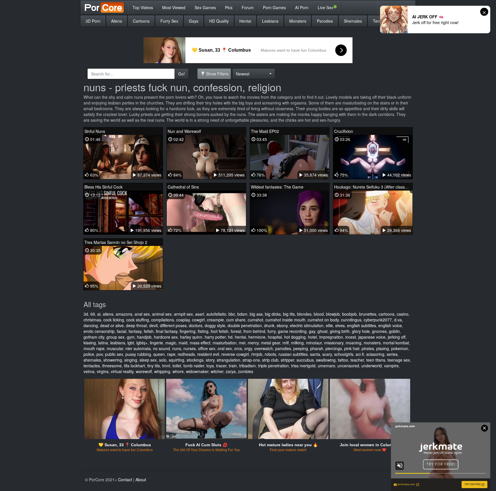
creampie (215, 320)
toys (210, 365)
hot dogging (295, 337)
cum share (235, 320)
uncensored (348, 365)
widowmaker (197, 371)
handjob (144, 337)
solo (162, 360)
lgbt (130, 343)
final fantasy (166, 331)
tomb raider (193, 365)
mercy (253, 343)
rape (171, 354)
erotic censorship (99, 331)
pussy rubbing (138, 354)
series (392, 354)
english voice (390, 325)
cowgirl (198, 320)
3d (86, 314)
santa (315, 354)
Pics (228, 7)
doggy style (215, 325)
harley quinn (191, 337)
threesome (112, 365)
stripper (287, 360)
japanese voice (371, 337)
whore (178, 371)
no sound (161, 348)
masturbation (225, 343)
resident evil (208, 354)
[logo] (104, 7)
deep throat (136, 325)
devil (153, 325)
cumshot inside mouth (285, 320)
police (89, 354)
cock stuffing (137, 320)
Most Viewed (173, 7)
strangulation (228, 360)
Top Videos (143, 7)
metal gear (270, 343)
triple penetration (273, 365)
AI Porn (302, 7)
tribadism (247, 365)
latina (103, 343)
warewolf (144, 371)
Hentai (245, 21)
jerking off (396, 337)
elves (340, 325)
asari (199, 314)
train (233, 365)
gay (312, 331)
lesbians (117, 343)
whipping (162, 371)
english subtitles (361, 325)
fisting (203, 331)
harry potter (215, 337)
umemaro (326, 365)
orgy (248, 348)
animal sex (162, 314)
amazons (124, 314)
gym (131, 337)
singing (130, 360)
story (210, 360)
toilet (177, 365)
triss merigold (303, 365)
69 (92, 314)
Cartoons (141, 21)
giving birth (340, 331)
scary (327, 354)
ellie (329, 325)
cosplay (183, 320)
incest (350, 337)
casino (402, 314)
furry (272, 331)
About (140, 479)
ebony (282, 325)
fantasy (135, 331)
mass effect (200, 343)
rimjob (256, 354)
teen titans (375, 360)
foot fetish (219, 331)
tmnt (166, 365)
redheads (186, 354)
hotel (312, 337)
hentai (240, 337)
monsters (372, 343)
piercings (334, 348)
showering (112, 360)
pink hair (351, 348)
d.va (398, 320)
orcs (238, 348)
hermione (257, 337)
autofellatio (216, 314)
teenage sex (399, 360)
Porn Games (274, 7)
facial (121, 331)
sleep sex (148, 360)
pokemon (399, 348)
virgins (102, 371)
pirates (368, 348)
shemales (92, 360)
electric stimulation (306, 325)
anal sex (142, 314)
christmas (92, 320)
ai (98, 314)
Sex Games (205, 7)
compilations (162, 320)
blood (319, 314)
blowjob (333, 314)
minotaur (314, 343)
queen (159, 354)
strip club (270, 360)
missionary (333, 343)
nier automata (138, 348)
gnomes (379, 331)
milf (285, 343)
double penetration (245, 325)
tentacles (92, 365)
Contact (125, 479)
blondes (304, 314)
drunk (269, 325)
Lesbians (270, 21)
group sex (115, 337)
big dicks (273, 314)
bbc (231, 314)
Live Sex (327, 7)
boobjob (349, 314)
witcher (217, 371)
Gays (193, 21)
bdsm (242, 314)
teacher (357, 360)
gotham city (94, 337)
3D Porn (93, 21)
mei (242, 343)
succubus (305, 360)
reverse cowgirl (235, 354)
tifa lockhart (134, 365)
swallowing (326, 360)
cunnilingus (351, 320)
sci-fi (360, 354)
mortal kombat (396, 343)
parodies (283, 348)
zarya (231, 371)
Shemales (353, 21)
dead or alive (112, 325)
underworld (371, 365)
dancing (91, 325)
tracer (221, 365)
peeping (300, 348)
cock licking (113, 320)
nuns (176, 348)
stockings (195, 360)
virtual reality (122, 371)
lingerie (156, 343)
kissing (90, 343)
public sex (114, 354)
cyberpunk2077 (378, 320)
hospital (275, 337)
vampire (391, 365)
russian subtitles (293, 354)
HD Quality (219, 21)
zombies (245, 371)
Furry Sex (169, 21)
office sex (206, 348)
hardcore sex (166, 337)
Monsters (297, 21)
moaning (353, 343)
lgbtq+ (142, 343)
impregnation (331, 337)
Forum (248, 7)
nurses (189, 348)
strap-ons (251, 360)
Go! (181, 74)
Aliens (116, 21)
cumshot (255, 320)
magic (170, 343)
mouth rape (94, 348)
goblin (394, 331)
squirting (176, 360)
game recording (292, 331)
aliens (108, 314)
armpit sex (183, 314)
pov (99, 354)
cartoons (386, 314)
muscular (115, 348)
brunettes (367, 314)
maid (183, 343)
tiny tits (153, 365)
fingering (187, 331)
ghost (322, 331)
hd (230, 337)
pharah (316, 348)
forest (236, 331)
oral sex (225, 348)
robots (270, 354)
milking (297, 343)
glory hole (361, 331)
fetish (149, 331)
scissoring (375, 354)
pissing (382, 348)
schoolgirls (343, 354)
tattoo (343, 360)
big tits (289, 314)
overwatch (263, 348)
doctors (195, 325)
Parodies (325, 21)
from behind (254, 331)
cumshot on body (323, 320)
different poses (173, 325)
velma (89, 371)
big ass (256, 314)
